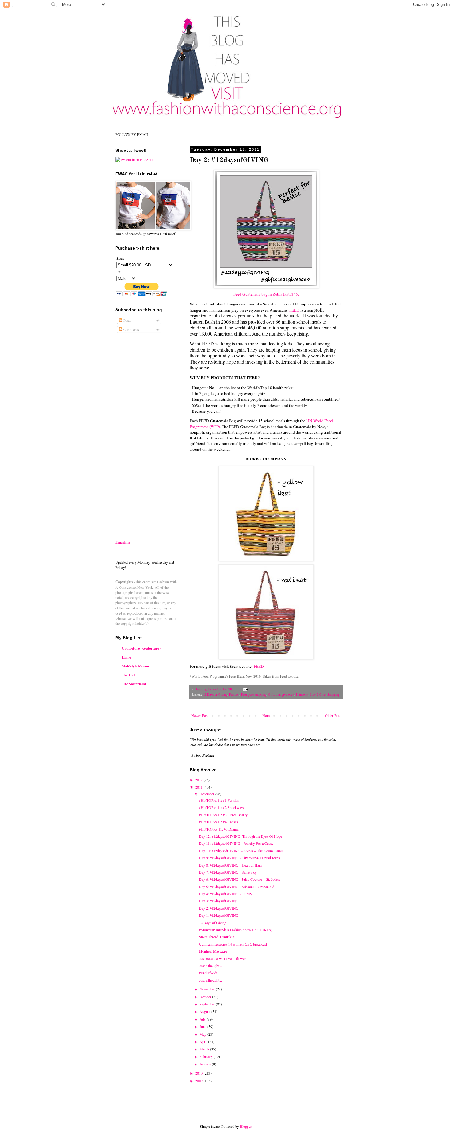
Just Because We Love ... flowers (223, 958)
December (207, 793)
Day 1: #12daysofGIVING (219, 915)
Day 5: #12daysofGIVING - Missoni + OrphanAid (236, 886)
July (203, 1019)
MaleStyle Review (135, 666)
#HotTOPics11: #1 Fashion (219, 800)
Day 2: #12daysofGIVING (219, 908)
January (206, 1063)
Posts (126, 320)
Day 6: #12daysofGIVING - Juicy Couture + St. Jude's (239, 879)
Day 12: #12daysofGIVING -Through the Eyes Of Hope (240, 836)
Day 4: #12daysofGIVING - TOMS (225, 893)
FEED (294, 310)
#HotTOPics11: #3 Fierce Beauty (223, 814)
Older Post (333, 715)
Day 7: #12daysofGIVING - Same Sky (227, 872)
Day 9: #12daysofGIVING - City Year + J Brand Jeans (239, 857)
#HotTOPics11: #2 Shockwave (221, 807)
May (203, 1034)
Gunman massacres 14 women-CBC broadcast (233, 944)
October (206, 996)
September (208, 1003)
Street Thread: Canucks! (216, 936)
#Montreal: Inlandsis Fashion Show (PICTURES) (235, 929)
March (205, 1048)
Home (266, 715)
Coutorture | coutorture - (141, 648)
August (205, 1011)
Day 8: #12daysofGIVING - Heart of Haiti (230, 865)
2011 (199, 787)
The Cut (128, 675)
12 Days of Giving (215, 694)
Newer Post (199, 715)
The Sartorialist (134, 684)
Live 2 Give (318, 694)
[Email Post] (245, 689)
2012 (199, 779)
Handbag (302, 694)
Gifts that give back (281, 694)
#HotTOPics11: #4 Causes (218, 821)
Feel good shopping (253, 694)
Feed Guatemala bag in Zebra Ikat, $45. (266, 294)
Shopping (333, 694)
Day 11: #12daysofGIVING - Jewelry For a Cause (236, 843)
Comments (130, 329)
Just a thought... (210, 965)
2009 (199, 1080)
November (208, 988)
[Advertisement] (167, 486)
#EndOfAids (208, 972)
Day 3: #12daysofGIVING (219, 900)
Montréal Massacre (213, 951)
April (204, 1041)
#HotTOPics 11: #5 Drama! (219, 829)
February (207, 1056)
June (203, 1026)
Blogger (245, 1126)
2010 (199, 1073)
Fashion (234, 694)
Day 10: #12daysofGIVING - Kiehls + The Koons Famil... (242, 850)
